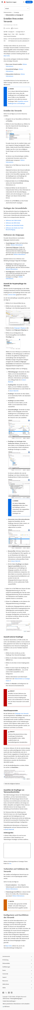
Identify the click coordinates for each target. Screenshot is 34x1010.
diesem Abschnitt (13, 391)
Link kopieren (15, 28)
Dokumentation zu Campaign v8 (14, 15)
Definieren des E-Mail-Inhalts (13, 220)
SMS (17, 34)
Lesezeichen (7, 28)
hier (10, 863)
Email (9, 34)
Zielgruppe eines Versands (21, 713)
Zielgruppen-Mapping (19, 328)
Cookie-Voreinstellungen (9, 1001)
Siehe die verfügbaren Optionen (12, 783)
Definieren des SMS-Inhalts (13, 223)
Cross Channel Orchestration (10, 36)
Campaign (16, 12)
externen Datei (12, 294)
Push (13, 34)
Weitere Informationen (17, 245)
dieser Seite (7, 56)
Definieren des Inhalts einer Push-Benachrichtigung (14, 228)
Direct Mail (21, 34)
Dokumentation (8, 12)
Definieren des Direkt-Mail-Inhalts (14, 225)
